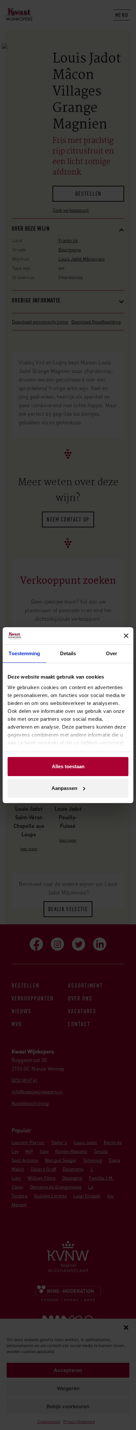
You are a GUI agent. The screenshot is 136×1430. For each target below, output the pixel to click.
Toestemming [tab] (24, 653)
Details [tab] (68, 653)
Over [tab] (111, 653)
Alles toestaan (68, 766)
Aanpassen (64, 788)
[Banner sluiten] (126, 635)
